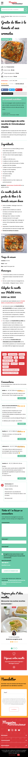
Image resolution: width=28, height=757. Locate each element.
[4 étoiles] (7, 562)
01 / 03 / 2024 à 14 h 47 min (15, 390)
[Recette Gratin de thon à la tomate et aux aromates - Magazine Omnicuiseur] (14, 723)
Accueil (2, 16)
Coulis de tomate (8, 360)
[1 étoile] (2, 562)
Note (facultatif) (6, 560)
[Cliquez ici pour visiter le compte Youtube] (19, 730)
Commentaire (6, 522)
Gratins (21, 363)
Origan (22, 357)
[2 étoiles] (4, 562)
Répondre (21, 398)
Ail (16, 360)
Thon (15, 357)
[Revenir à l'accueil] (14, 3)
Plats (11, 16)
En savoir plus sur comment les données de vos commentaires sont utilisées (13, 582)
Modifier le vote (6, 565)
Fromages (6, 363)
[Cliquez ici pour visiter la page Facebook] (9, 730)
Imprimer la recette (7, 93)
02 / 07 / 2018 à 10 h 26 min (17, 446)
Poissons (5, 366)
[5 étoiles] (8, 562)
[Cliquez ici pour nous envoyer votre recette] (14, 667)
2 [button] (14, 648)
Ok (18, 755)
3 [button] (16, 648)
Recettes (7, 16)
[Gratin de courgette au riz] (14, 619)
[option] (14, 625)
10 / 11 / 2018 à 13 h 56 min (15, 431)
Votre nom (5, 539)
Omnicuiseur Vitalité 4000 (13, 185)
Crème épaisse (13, 354)
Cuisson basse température (11, 370)
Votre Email (5, 546)
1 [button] (11, 648)
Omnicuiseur (4, 80)
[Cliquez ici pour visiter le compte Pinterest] (16, 730)
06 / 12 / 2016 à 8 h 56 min (11, 486)
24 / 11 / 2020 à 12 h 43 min (9, 407)
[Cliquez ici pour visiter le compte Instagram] (12, 730)
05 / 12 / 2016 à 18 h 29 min (15, 463)
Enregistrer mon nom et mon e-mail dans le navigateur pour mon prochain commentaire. (14, 555)
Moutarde (14, 363)
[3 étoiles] (5, 562)
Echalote (21, 354)
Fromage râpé (8, 357)
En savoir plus (12, 755)
